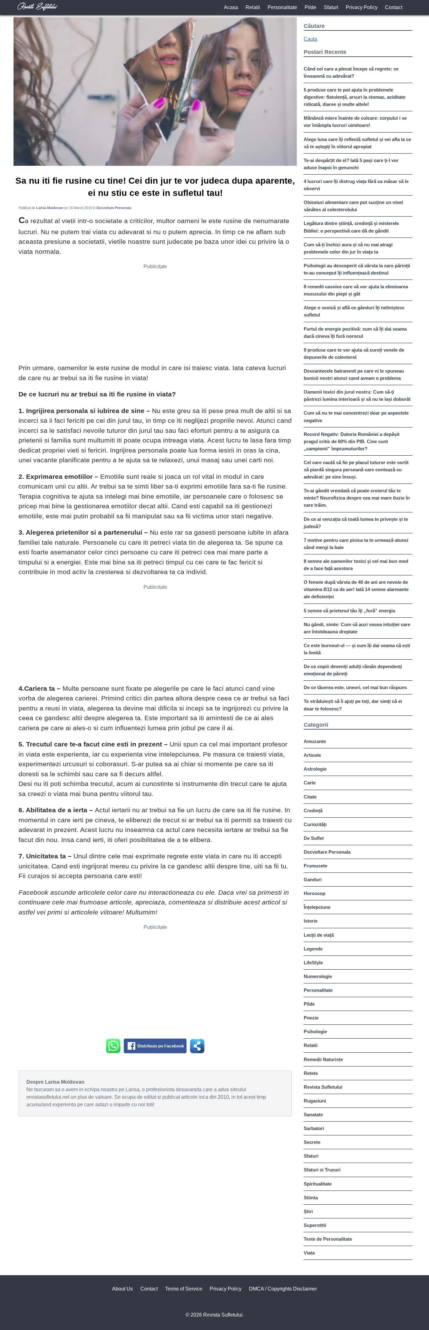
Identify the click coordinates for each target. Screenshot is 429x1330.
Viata (309, 1252)
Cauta (310, 39)
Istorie (311, 921)
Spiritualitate (318, 1183)
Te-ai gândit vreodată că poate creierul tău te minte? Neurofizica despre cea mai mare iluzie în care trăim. (357, 498)
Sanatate (313, 1114)
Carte (310, 782)
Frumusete (315, 865)
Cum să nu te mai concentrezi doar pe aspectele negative (356, 416)
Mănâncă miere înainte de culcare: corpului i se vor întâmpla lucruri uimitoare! (355, 121)
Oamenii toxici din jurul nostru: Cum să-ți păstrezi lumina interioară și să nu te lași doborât (357, 395)
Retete (311, 1073)
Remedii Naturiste (323, 1059)
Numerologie (318, 976)
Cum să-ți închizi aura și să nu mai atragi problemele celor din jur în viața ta (348, 248)
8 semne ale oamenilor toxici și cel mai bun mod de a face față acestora (356, 564)
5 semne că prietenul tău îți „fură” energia (349, 610)
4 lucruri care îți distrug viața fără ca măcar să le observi (356, 185)
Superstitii (315, 1225)
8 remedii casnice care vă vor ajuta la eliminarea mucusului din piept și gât (356, 290)
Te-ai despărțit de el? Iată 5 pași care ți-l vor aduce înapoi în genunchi (351, 164)
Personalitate (282, 7)
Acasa (231, 7)
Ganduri (313, 879)
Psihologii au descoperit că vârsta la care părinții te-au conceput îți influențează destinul (357, 269)
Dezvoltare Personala (327, 852)
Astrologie (315, 769)
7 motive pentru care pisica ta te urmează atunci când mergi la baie (356, 543)
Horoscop (314, 893)
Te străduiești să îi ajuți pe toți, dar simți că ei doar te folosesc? (353, 705)
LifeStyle (313, 962)
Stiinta (311, 1197)
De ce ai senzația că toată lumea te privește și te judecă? (356, 522)
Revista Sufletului (323, 1087)
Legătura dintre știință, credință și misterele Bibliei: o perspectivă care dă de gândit (351, 227)
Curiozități (315, 824)
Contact (393, 7)
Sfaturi (331, 7)
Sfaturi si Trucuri (322, 1169)
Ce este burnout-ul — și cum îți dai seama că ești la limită (357, 649)
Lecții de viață (319, 935)
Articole (312, 755)
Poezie (311, 1017)
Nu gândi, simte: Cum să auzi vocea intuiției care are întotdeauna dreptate (357, 628)
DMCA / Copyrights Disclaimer (283, 1288)
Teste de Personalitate (328, 1239)
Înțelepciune (317, 907)
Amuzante (315, 741)
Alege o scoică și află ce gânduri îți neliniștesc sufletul (354, 311)
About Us (122, 1288)
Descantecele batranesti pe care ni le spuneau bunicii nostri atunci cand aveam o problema (354, 374)
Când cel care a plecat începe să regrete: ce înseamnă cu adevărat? (351, 72)
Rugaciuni (315, 1100)
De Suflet (314, 838)
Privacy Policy (361, 7)
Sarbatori (314, 1128)
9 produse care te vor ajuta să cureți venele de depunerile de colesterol (354, 353)
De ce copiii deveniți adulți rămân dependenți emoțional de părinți (353, 670)
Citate (310, 796)
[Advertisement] (155, 316)
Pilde (310, 7)
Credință (313, 810)
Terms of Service (183, 1288)
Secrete (312, 1142)
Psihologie (315, 1031)
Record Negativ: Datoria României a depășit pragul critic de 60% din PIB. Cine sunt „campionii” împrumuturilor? (351, 441)
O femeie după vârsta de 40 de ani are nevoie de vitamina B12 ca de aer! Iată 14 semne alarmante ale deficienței (356, 589)
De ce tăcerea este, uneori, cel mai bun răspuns (355, 687)
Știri (308, 1211)
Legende (313, 948)
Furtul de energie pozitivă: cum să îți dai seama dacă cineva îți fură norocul (355, 332)
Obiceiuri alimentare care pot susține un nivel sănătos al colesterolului (353, 206)
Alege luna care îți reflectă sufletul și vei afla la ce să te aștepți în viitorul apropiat (357, 143)
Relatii (253, 7)
